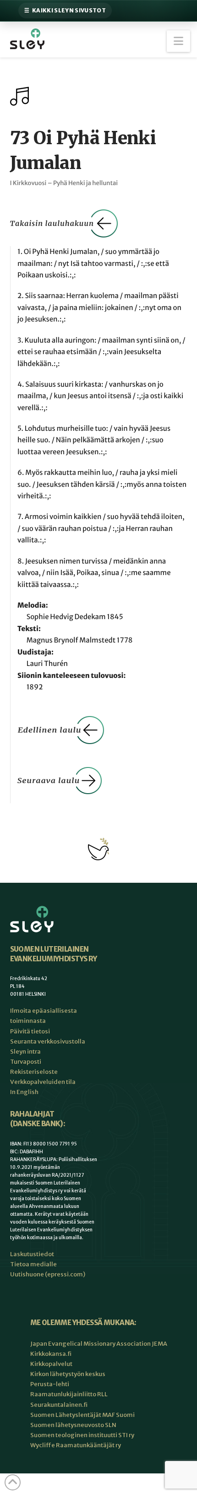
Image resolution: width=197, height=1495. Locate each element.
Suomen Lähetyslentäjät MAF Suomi (82, 1415)
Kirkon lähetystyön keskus (67, 1374)
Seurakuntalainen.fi (59, 1405)
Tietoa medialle (33, 1264)
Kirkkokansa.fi (50, 1354)
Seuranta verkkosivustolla (47, 1041)
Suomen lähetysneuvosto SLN (73, 1425)
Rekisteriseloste (34, 1072)
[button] (178, 41)
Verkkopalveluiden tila (43, 1082)
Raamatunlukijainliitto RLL (69, 1394)
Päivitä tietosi (30, 1031)
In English (24, 1092)
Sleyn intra (25, 1051)
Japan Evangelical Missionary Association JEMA (98, 1344)
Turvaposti (25, 1062)
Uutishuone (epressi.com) (47, 1274)
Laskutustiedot (32, 1254)
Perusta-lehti (49, 1384)
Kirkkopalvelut (51, 1364)
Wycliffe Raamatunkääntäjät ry (75, 1445)
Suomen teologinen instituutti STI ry (82, 1435)
